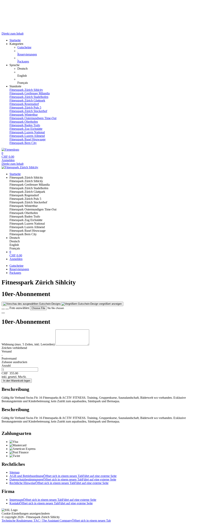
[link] (108, 68)
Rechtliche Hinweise (58, 483)
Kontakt (51, 503)
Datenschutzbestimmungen (62, 479)
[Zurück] (3, 309)
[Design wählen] (7, 309)
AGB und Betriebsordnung (63, 476)
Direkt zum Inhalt (12, 33)
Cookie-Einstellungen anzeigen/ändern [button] (26, 513)
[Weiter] (3, 313)
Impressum (52, 499)
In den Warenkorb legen (16, 380)
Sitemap (14, 472)
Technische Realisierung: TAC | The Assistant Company (56, 520)
